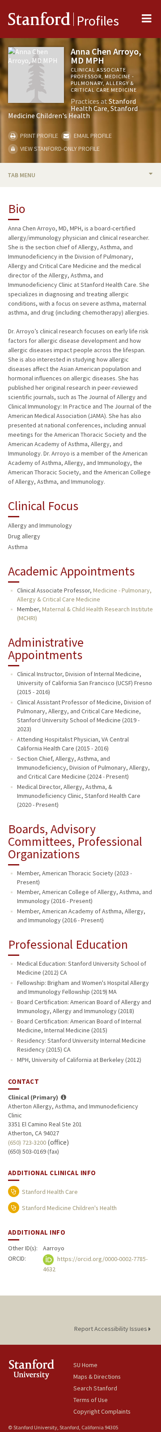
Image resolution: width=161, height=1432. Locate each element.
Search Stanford (95, 1388)
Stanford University (40, 1369)
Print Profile (38, 136)
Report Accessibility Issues (111, 1329)
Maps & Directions (97, 1376)
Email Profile (91, 136)
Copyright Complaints (102, 1411)
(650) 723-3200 (27, 1142)
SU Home (85, 1365)
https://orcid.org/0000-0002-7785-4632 (95, 1264)
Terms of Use (90, 1400)
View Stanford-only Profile (59, 149)
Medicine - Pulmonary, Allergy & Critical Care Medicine (84, 594)
